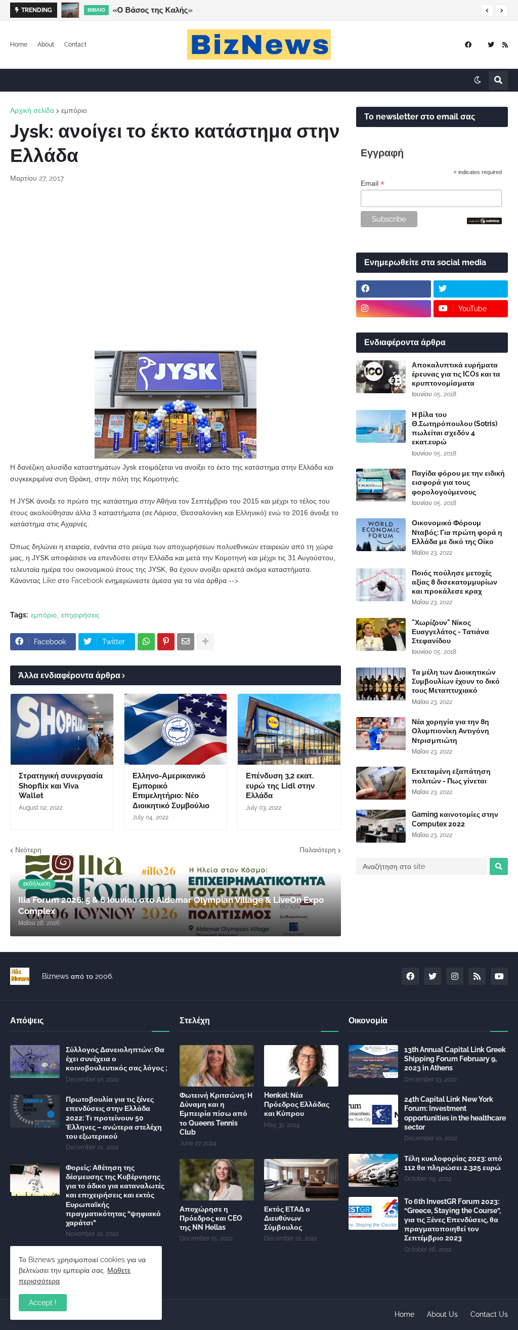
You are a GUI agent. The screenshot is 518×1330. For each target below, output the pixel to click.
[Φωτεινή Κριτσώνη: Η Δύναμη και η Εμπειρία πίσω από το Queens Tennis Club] (217, 1066)
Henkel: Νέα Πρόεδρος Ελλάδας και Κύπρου (296, 1104)
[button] (487, 11)
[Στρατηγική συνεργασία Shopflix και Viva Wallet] (62, 729)
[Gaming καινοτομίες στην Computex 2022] (381, 826)
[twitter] (491, 45)
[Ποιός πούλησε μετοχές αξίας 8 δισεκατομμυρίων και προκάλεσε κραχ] (381, 584)
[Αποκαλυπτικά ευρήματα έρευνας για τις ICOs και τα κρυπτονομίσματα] (381, 376)
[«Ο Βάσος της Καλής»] (70, 10)
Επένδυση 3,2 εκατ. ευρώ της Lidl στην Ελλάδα (280, 785)
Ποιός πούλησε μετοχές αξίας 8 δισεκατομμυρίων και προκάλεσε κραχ (454, 582)
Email (372, 183)
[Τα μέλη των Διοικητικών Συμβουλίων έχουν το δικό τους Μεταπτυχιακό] (381, 684)
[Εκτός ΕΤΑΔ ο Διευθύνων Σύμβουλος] (301, 1179)
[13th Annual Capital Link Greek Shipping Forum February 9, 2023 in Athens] (373, 1061)
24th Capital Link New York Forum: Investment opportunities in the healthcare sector (455, 1113)
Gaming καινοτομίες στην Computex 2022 (455, 818)
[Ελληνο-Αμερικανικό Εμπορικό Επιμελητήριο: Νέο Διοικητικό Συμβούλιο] (175, 729)
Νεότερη (28, 850)
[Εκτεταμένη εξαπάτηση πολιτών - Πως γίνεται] (381, 783)
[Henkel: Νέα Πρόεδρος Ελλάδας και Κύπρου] (301, 1066)
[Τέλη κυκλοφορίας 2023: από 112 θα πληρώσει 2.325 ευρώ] (373, 1170)
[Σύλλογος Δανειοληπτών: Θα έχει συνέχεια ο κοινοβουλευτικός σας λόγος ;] (35, 1061)
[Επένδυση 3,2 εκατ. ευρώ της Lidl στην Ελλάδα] (289, 729)
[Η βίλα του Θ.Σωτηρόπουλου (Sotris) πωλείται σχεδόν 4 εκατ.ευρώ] (381, 426)
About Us (442, 1314)
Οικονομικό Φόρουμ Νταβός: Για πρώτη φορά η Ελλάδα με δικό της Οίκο (457, 532)
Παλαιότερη (317, 850)
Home (18, 44)
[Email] (185, 641)
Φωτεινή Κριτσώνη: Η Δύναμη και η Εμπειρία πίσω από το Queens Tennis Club (216, 1113)
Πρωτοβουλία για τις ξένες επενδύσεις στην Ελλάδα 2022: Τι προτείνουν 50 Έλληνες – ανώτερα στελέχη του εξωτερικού (114, 1117)
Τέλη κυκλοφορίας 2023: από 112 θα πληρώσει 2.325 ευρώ (453, 1163)
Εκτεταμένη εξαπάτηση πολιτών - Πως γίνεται (451, 775)
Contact (75, 44)
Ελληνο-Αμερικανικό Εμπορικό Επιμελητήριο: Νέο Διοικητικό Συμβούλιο (171, 790)
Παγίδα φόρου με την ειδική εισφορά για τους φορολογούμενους (458, 482)
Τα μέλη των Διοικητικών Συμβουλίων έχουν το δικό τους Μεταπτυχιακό (456, 681)
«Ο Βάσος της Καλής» (153, 10)
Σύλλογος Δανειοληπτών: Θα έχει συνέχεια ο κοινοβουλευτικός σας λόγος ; (116, 1059)
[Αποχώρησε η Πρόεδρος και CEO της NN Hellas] (217, 1179)
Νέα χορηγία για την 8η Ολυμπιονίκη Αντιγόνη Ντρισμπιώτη (450, 731)
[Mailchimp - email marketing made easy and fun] (484, 222)
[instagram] (393, 308)
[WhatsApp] (146, 641)
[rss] (505, 45)
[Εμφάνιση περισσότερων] (205, 641)
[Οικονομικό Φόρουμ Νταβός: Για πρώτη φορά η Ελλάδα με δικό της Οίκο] (381, 534)
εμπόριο (74, 110)
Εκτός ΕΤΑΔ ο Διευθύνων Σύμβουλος (287, 1218)
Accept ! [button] (43, 1303)
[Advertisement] (175, 267)
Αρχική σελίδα (32, 110)
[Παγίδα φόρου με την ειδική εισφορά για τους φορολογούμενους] (381, 485)
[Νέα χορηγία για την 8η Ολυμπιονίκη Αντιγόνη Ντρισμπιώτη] (381, 733)
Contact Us (489, 1314)
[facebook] (468, 45)
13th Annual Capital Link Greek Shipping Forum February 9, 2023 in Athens (455, 1059)
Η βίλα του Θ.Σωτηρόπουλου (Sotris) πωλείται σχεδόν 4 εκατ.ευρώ (454, 428)
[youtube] (499, 976)
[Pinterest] (166, 641)
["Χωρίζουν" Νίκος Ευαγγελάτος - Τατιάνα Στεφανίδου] (381, 634)
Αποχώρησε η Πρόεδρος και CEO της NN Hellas (211, 1218)
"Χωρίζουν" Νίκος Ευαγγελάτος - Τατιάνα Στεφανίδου (450, 631)
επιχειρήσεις (80, 615)
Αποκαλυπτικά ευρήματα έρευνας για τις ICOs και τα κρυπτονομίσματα (456, 374)
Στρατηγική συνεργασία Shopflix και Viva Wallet (61, 785)
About (45, 44)
